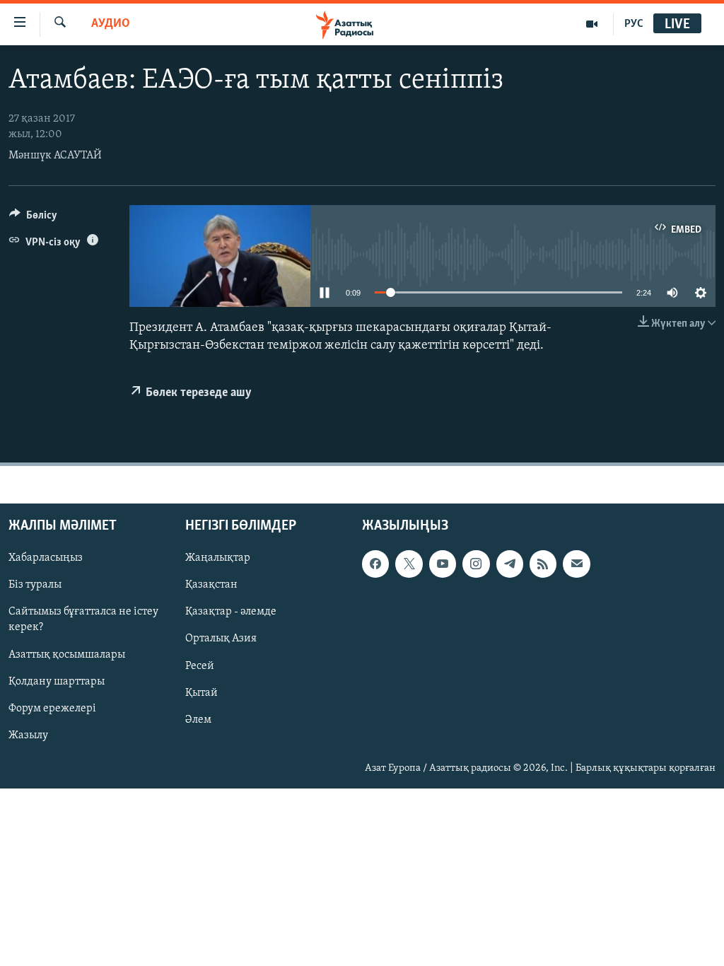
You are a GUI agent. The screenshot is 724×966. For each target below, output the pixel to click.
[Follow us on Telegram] (509, 563)
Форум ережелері (52, 708)
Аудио (110, 24)
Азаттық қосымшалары (66, 654)
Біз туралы (35, 584)
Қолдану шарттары (56, 681)
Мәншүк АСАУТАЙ (55, 155)
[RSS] (543, 563)
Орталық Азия (221, 638)
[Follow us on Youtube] (442, 563)
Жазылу (28, 734)
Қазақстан (211, 584)
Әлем (198, 719)
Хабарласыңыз (45, 558)
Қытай (201, 692)
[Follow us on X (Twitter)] (408, 563)
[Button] (33, 218)
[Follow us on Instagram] (475, 563)
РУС (633, 24)
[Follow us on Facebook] (375, 563)
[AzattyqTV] (592, 24)
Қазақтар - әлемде (230, 611)
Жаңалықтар (217, 558)
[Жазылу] (576, 563)
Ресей (199, 665)
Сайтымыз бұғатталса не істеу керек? (83, 619)
